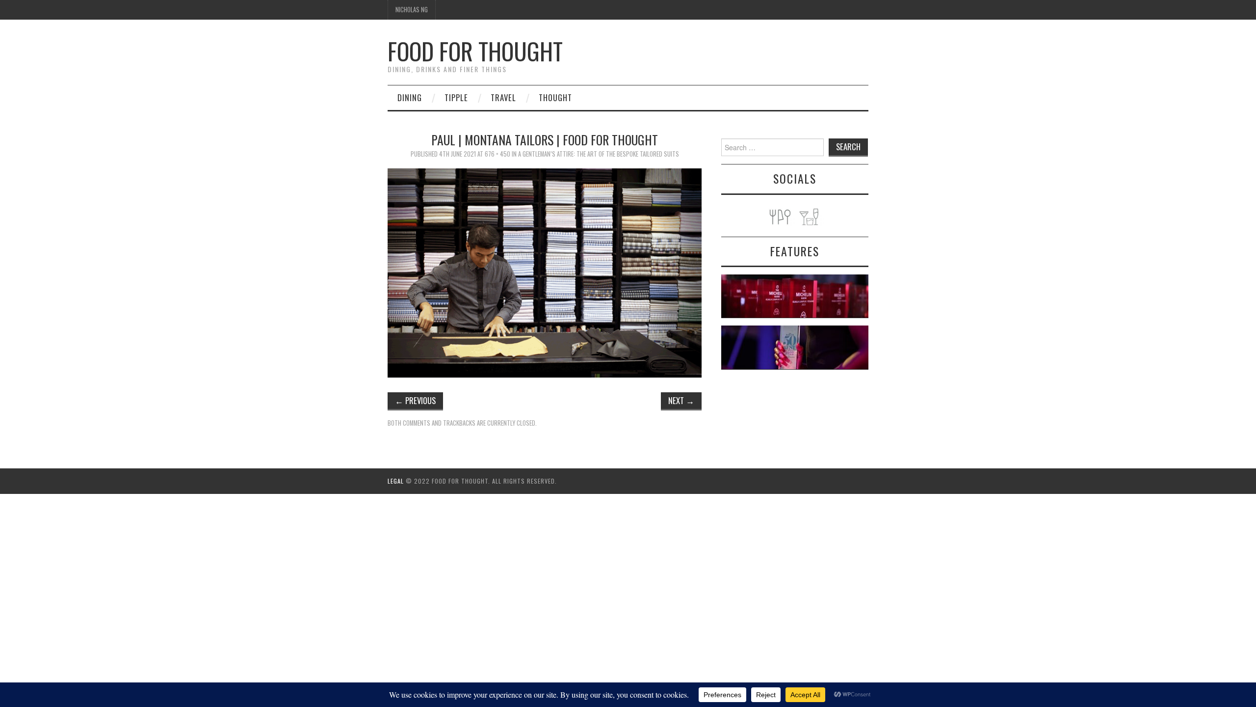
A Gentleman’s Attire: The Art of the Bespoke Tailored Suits (598, 154)
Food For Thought (475, 50)
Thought (555, 97)
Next (681, 400)
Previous (415, 400)
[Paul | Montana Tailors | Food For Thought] (545, 271)
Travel (503, 97)
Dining (409, 97)
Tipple (456, 97)
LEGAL (396, 481)
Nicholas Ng (411, 9)
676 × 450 (497, 154)
